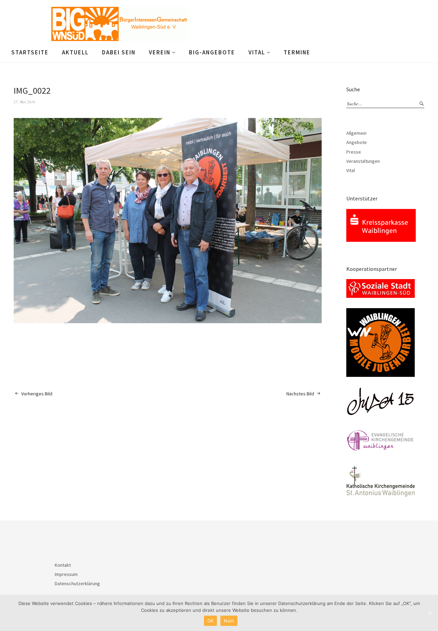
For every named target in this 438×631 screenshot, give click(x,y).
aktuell (75, 52)
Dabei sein (119, 52)
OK (210, 620)
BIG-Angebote (212, 52)
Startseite (30, 52)
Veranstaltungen (363, 161)
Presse (353, 152)
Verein (159, 52)
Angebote (356, 142)
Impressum (66, 574)
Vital (256, 52)
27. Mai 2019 (24, 101)
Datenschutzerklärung (77, 583)
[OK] (429, 612)
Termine (297, 52)
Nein (229, 620)
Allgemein (356, 133)
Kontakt (63, 565)
